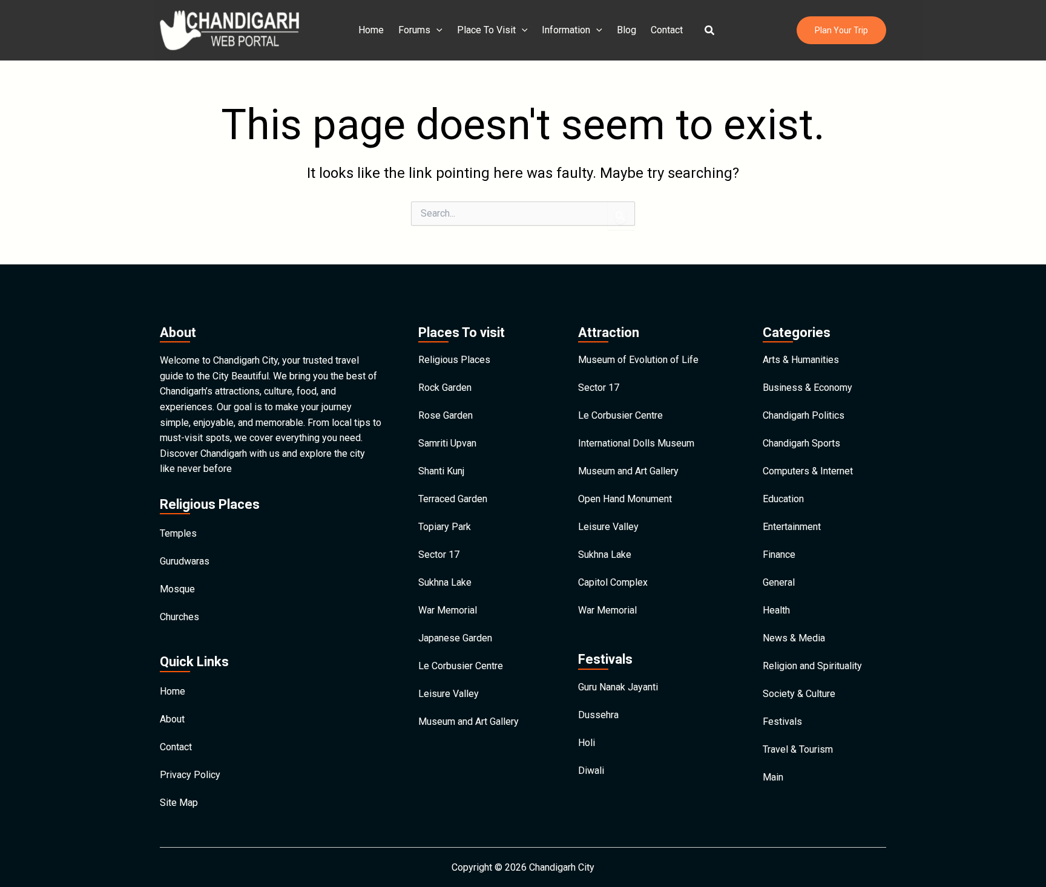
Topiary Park (444, 526)
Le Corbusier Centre (460, 666)
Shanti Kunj (441, 471)
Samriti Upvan (447, 443)
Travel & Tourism (798, 749)
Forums (414, 30)
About (172, 719)
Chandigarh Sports (801, 443)
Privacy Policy (190, 775)
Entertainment (792, 526)
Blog (626, 30)
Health (776, 610)
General (779, 582)
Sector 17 (438, 554)
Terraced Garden (452, 499)
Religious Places (454, 359)
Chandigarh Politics (803, 415)
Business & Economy (807, 387)
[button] (710, 30)
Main (773, 777)
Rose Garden (445, 415)
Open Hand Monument (625, 499)
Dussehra (598, 715)
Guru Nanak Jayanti (618, 687)
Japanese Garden (455, 638)
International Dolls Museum (636, 443)
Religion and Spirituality (812, 666)
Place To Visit (486, 30)
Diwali (591, 770)
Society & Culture (799, 693)
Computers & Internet (808, 471)
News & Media (794, 638)
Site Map (179, 802)
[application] (436, 30)
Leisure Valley (448, 693)
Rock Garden (445, 387)
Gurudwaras (184, 561)
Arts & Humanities (801, 359)
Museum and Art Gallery (468, 721)
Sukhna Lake (445, 582)
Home (371, 30)
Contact (667, 30)
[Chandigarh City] (229, 29)
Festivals (782, 721)
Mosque (177, 589)
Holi (586, 742)
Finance (779, 554)
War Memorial (447, 610)
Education (783, 499)
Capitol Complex (613, 582)
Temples (178, 533)
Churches (179, 617)
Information (566, 30)
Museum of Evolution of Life (638, 359)
